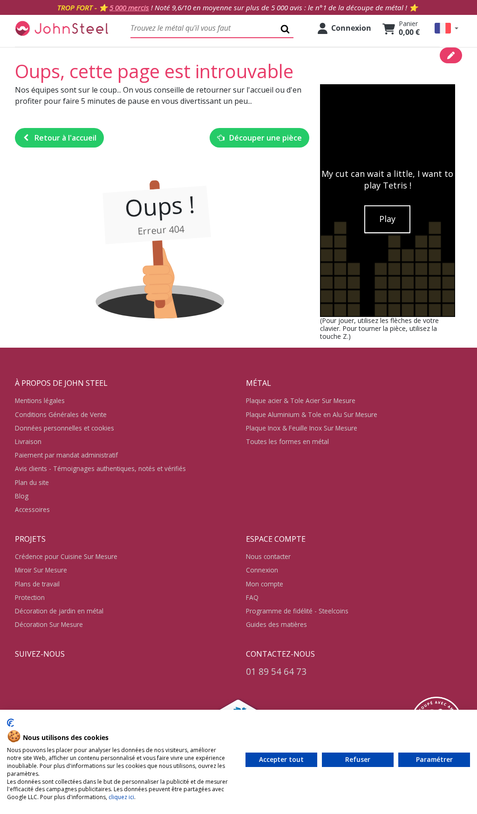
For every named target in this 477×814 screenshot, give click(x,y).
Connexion (262, 569)
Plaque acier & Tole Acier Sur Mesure (300, 400)
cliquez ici (121, 797)
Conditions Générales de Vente (61, 414)
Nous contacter (268, 556)
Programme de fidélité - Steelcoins (297, 610)
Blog (21, 495)
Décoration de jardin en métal (59, 610)
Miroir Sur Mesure (41, 569)
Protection (30, 597)
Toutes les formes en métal (287, 441)
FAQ (252, 597)
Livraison (28, 441)
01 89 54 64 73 (276, 671)
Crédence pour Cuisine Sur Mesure (66, 556)
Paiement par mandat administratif (66, 455)
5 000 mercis (129, 7)
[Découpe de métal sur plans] (61, 28)
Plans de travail (37, 583)
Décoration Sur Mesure (49, 624)
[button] (446, 28)
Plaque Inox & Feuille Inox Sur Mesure (301, 428)
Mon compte (264, 583)
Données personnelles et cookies (64, 428)
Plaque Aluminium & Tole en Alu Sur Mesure (311, 414)
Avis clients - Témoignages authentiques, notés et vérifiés (100, 468)
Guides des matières (276, 624)
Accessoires (32, 509)
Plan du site (32, 482)
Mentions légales (40, 400)
